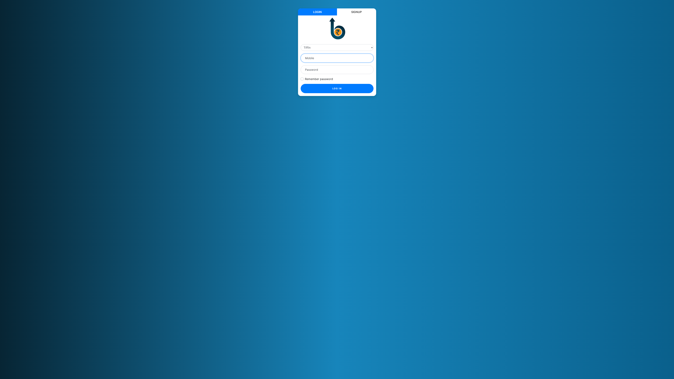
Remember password (319, 79)
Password (311, 69)
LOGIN (317, 12)
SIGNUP (356, 12)
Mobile (309, 58)
